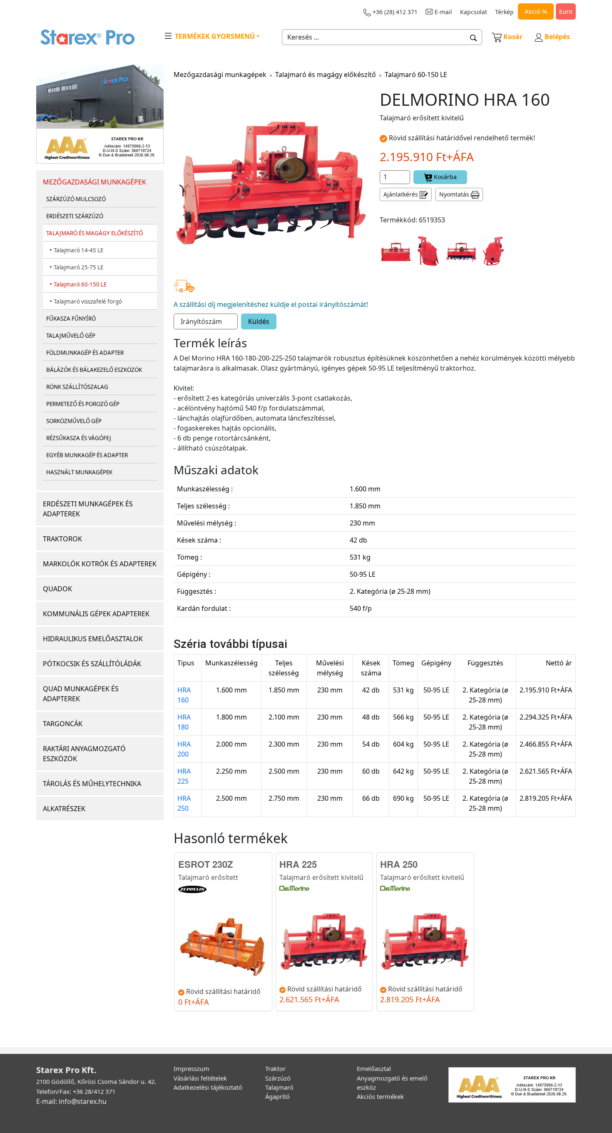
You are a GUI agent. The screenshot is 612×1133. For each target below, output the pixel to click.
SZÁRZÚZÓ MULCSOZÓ (76, 199)
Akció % (536, 11)
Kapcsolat (473, 12)
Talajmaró (279, 1087)
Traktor (275, 1068)
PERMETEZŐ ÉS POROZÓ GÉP (82, 404)
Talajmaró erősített (208, 877)
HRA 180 (184, 722)
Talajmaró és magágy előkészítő (325, 74)
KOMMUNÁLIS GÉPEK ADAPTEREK (96, 613)
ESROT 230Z (205, 864)
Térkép (504, 12)
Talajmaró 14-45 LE (78, 250)
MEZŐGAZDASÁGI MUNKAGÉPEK (94, 182)
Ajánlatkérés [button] (401, 194)
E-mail (442, 12)
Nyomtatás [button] (455, 194)
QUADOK (57, 588)
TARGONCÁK (62, 723)
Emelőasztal (374, 1068)
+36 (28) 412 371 (394, 12)
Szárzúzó (278, 1078)
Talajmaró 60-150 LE (80, 284)
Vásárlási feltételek (200, 1078)
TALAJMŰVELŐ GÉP (70, 335)
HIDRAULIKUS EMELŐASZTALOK (93, 638)
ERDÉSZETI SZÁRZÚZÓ (74, 216)
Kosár (512, 36)
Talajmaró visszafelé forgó (88, 301)
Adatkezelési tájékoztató (208, 1087)
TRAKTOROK (62, 538)
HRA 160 (184, 695)
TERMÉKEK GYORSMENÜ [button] (214, 36)
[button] (473, 37)
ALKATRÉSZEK (64, 808)
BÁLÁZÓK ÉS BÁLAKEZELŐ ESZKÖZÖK (94, 370)
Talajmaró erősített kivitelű (321, 877)
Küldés (258, 321)
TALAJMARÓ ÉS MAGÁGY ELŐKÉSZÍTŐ (94, 233)
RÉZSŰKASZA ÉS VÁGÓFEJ (78, 438)
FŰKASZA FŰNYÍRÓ (71, 318)
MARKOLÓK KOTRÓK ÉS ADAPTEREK (100, 563)
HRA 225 (184, 776)
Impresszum (191, 1068)
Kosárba (444, 177)
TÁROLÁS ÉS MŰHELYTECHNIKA (92, 783)
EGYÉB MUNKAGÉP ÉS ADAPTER (87, 455)
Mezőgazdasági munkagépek (220, 74)
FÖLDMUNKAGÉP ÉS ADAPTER (85, 352)
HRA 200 (184, 749)
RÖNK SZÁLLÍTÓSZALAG (77, 387)
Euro (565, 11)
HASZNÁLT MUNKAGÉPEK (79, 472)
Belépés (556, 36)
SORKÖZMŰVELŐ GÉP (74, 421)
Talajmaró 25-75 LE (78, 267)
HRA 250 (184, 803)
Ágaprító (277, 1096)
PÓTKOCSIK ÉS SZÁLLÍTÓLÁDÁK (92, 663)
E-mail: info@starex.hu (71, 1101)
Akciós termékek (380, 1096)
